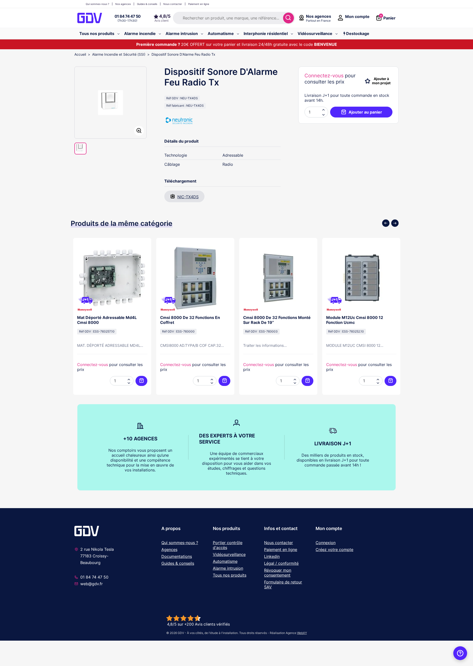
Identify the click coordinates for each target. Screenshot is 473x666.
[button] (323, 114)
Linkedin (272, 556)
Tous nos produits (229, 575)
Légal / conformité (281, 563)
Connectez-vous (323, 76)
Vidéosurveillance (229, 554)
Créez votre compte (334, 549)
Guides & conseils (177, 563)
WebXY (302, 633)
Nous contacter (278, 542)
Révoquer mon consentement (277, 573)
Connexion (326, 542)
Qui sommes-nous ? (179, 542)
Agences (169, 549)
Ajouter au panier (365, 112)
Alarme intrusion (228, 568)
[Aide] (460, 653)
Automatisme (225, 561)
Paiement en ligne (280, 549)
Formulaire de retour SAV (283, 584)
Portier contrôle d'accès (227, 545)
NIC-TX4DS (188, 196)
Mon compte (329, 528)
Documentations (176, 556)
